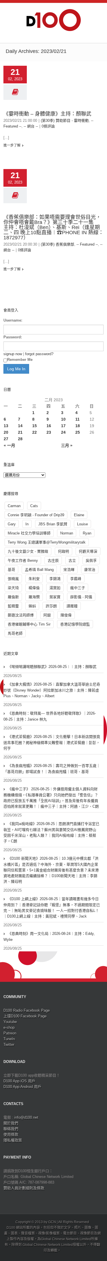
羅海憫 (34, 597)
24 (63, 432)
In (27, 524)
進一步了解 (12, 145)
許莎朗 (51, 606)
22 (34, 432)
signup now (12, 354)
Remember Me (20, 359)
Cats (34, 506)
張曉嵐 (13, 579)
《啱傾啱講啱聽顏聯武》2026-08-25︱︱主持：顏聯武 (52, 667)
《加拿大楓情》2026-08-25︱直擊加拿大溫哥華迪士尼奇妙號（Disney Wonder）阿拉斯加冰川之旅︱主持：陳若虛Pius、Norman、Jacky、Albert (51, 690)
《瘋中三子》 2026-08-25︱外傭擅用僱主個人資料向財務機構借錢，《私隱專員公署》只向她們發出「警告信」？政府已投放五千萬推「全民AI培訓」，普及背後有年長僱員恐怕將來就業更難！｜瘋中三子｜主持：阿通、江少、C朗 (51, 798)
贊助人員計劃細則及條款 (23, 1188)
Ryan (87, 533)
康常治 (89, 569)
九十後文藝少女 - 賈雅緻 (28, 551)
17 (63, 425)
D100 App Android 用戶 (22, 1087)
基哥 (11, 569)
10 (63, 419)
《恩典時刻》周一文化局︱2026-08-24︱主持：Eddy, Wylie (49, 936)
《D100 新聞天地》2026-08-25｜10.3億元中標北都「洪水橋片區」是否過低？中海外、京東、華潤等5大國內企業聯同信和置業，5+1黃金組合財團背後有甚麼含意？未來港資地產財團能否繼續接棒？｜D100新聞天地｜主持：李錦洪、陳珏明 (51, 870)
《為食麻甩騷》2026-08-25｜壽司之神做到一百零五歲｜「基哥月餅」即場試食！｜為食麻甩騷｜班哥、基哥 (51, 769)
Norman (66, 533)
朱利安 (34, 579)
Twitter (8, 1044)
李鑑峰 (75, 579)
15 (34, 425)
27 (6, 439)
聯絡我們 (10, 1129)
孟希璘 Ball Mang (39, 569)
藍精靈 (13, 606)
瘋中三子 (77, 588)
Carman (14, 506)
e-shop (9, 1027)
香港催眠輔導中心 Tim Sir (29, 624)
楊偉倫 (34, 588)
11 (77, 419)
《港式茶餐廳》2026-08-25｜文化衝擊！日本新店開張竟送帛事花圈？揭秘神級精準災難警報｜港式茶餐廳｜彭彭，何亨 (51, 742)
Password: (12, 337)
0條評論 (48, 126)
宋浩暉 (68, 569)
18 (77, 425)
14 (20, 425)
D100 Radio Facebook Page (26, 1010)
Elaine (79, 515)
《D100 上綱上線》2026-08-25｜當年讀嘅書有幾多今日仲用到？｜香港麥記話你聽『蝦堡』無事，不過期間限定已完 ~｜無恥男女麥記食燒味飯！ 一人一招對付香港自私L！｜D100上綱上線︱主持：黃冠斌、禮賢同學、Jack (51, 907)
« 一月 (9, 445)
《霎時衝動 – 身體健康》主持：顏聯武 (47, 114)
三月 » (66, 445)
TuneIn (9, 1039)
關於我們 (10, 1123)
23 (49, 432)
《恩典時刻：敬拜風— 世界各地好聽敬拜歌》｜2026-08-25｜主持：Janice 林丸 (49, 716)
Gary (12, 524)
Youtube (10, 1022)
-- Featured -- (87, 244)
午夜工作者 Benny (23, 560)
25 (77, 432)
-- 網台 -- (31, 126)
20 (6, 432)
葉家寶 (54, 597)
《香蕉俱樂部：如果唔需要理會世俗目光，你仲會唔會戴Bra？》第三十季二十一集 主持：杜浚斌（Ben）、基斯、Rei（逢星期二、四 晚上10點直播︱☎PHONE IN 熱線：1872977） (53, 227)
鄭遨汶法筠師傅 (21, 615)
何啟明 (63, 551)
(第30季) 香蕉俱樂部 (57, 244)
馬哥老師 (15, 633)
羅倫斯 (13, 597)
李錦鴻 (54, 579)
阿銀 (47, 615)
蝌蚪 (32, 606)
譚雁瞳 (72, 606)
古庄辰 (53, 560)
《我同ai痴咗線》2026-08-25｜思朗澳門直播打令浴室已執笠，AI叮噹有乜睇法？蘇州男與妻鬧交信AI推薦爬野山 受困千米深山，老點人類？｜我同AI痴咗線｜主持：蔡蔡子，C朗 (51, 832)
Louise (82, 524)
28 (20, 439)
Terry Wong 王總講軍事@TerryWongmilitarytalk (47, 542)
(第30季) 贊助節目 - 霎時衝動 (65, 120)
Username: (12, 320)
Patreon (9, 1033)
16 (49, 425)
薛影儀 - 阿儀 (81, 597)
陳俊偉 (66, 615)
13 (6, 425)
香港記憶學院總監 (75, 624)
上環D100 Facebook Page (25, 1016)
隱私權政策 (12, 1140)
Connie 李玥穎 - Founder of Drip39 (36, 515)
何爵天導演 (88, 551)
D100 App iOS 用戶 (19, 1081)
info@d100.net (26, 1117)
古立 (72, 560)
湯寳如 (54, 588)
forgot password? (39, 354)
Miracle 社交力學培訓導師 (29, 533)
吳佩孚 (91, 560)
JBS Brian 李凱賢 (52, 524)
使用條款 (10, 1134)
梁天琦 (13, 588)
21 (20, 432)
